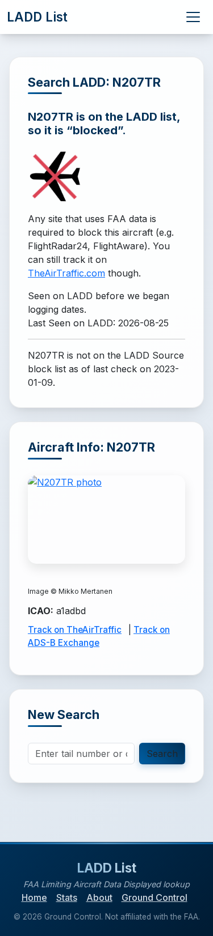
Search (162, 753)
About (99, 897)
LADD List (37, 16)
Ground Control (154, 897)
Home (34, 897)
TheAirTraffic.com (66, 273)
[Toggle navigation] (193, 17)
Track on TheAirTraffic (75, 629)
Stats (66, 897)
